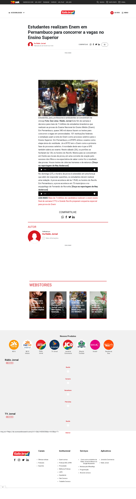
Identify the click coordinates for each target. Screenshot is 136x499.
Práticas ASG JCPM (65, 463)
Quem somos (63, 459)
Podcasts (41, 463)
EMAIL (123, 2)
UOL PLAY (61, 2)
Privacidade (63, 466)
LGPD (61, 472)
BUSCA (102, 2)
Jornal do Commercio (107, 459)
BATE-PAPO (113, 2)
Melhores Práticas (64, 469)
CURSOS (53, 2)
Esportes (41, 466)
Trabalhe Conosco (64, 481)
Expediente (62, 475)
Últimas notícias (43, 459)
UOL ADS (68, 2)
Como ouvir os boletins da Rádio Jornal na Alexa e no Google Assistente (89, 461)
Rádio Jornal (105, 463)
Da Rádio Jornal (40, 43)
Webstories (40, 285)
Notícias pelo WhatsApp (87, 466)
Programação (84, 469)
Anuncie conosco (85, 473)
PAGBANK (46, 2)
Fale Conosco (63, 478)
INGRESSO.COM (28, 2)
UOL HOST (38, 2)
